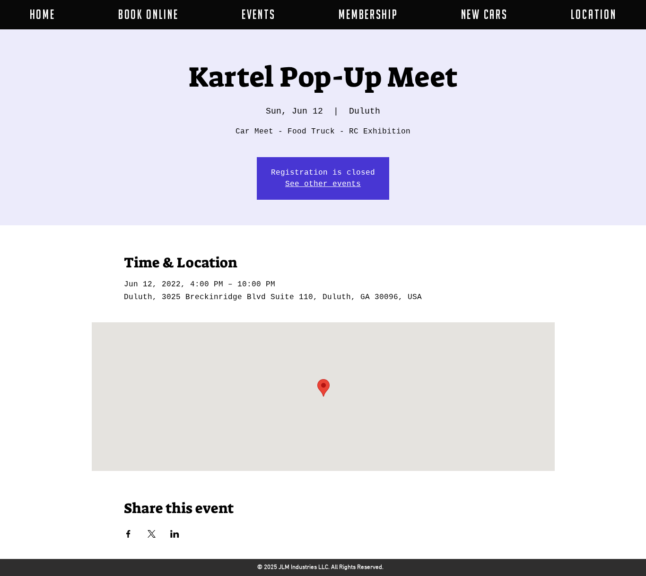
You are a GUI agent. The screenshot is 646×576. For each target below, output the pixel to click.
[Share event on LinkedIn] (174, 534)
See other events (323, 184)
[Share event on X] (151, 534)
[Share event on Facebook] (128, 534)
